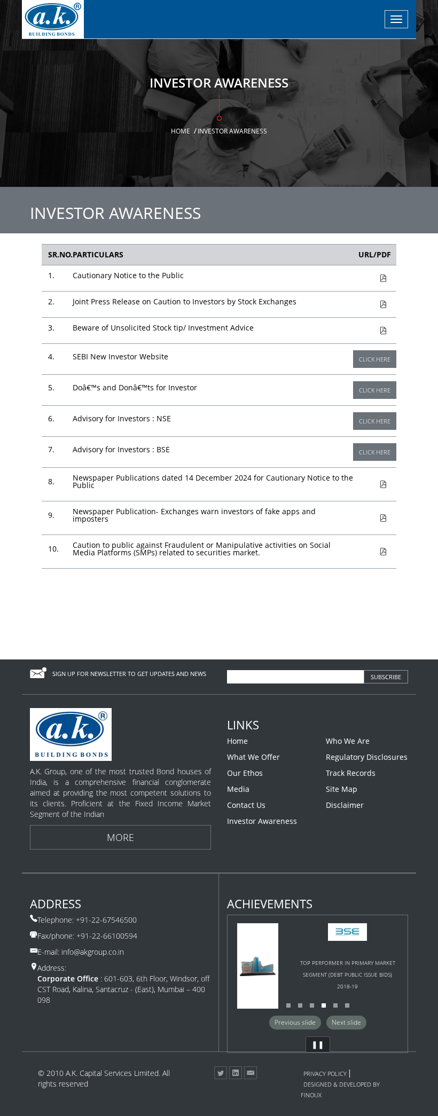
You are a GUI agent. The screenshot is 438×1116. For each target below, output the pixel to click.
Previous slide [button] (295, 1022)
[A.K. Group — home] (53, 19)
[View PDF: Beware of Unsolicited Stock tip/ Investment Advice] (370, 331)
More (120, 837)
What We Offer (253, 757)
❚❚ (317, 1044)
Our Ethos (245, 773)
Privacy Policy (325, 1074)
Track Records (351, 773)
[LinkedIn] (235, 1072)
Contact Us (246, 805)
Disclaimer (345, 805)
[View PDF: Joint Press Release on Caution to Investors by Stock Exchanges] (370, 305)
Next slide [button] (346, 1022)
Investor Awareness (262, 821)
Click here (374, 359)
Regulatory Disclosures (367, 757)
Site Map (341, 789)
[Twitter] (220, 1072)
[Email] (250, 1072)
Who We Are (348, 741)
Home (180, 131)
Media (238, 789)
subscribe (386, 677)
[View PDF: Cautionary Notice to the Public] (370, 278)
